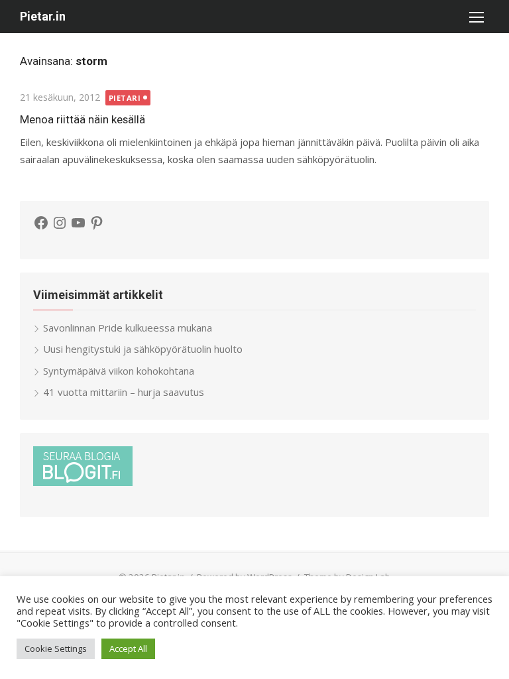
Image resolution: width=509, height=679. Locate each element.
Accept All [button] (128, 648)
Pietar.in (43, 16)
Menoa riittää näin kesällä (82, 119)
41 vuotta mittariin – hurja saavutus (123, 392)
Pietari (125, 98)
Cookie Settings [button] (56, 648)
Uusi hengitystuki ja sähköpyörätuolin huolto (143, 348)
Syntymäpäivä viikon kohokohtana (118, 370)
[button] (476, 16)
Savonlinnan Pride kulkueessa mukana (127, 327)
